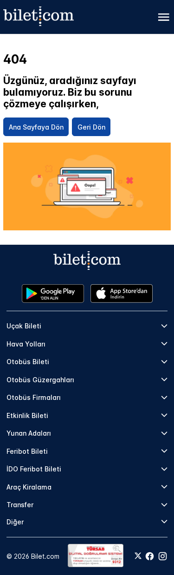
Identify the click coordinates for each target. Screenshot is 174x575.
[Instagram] (163, 556)
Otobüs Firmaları (33, 397)
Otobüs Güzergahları (40, 380)
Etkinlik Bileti (27, 415)
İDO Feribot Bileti (33, 469)
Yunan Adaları (28, 433)
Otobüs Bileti (27, 362)
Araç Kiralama (29, 487)
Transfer (19, 505)
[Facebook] (150, 556)
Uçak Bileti (23, 326)
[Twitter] (138, 556)
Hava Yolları (25, 344)
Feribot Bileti (27, 451)
